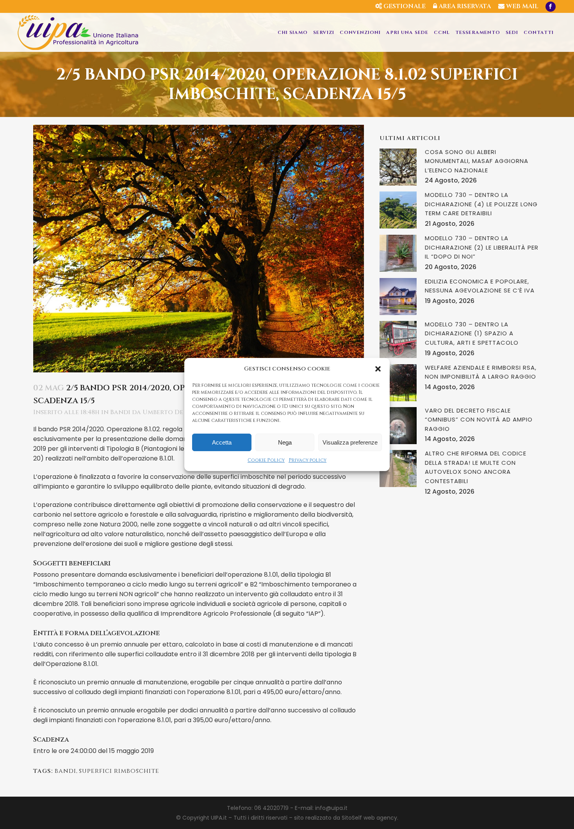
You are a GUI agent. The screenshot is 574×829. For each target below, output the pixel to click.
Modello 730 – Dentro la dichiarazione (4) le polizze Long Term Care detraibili (481, 204)
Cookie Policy (266, 460)
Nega (285, 442)
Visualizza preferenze (350, 442)
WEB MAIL (521, 6)
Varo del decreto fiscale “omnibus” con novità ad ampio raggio (479, 419)
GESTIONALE (404, 6)
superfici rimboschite (119, 771)
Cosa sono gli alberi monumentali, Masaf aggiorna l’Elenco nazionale (476, 161)
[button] (378, 369)
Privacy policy (307, 460)
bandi (65, 771)
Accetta (222, 442)
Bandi (120, 412)
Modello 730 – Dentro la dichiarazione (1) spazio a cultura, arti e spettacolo (472, 333)
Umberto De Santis (175, 412)
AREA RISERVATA (464, 6)
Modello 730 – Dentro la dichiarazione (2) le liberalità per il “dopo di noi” (481, 247)
